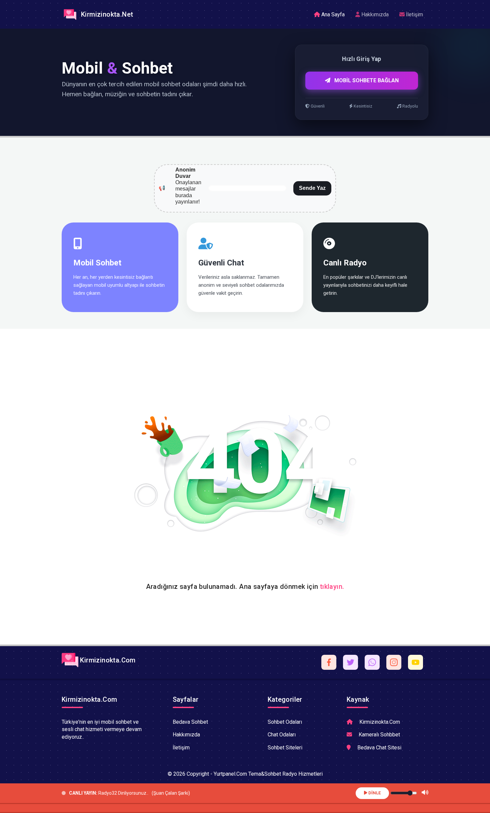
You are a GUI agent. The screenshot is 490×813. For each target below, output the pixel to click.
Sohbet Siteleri (285, 747)
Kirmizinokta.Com (107, 660)
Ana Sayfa (332, 14)
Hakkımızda (374, 14)
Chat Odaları (282, 734)
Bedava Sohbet (190, 722)
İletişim (414, 14)
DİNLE (374, 792)
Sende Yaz (312, 188)
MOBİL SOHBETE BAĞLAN (366, 80)
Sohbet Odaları (285, 722)
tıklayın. (332, 587)
